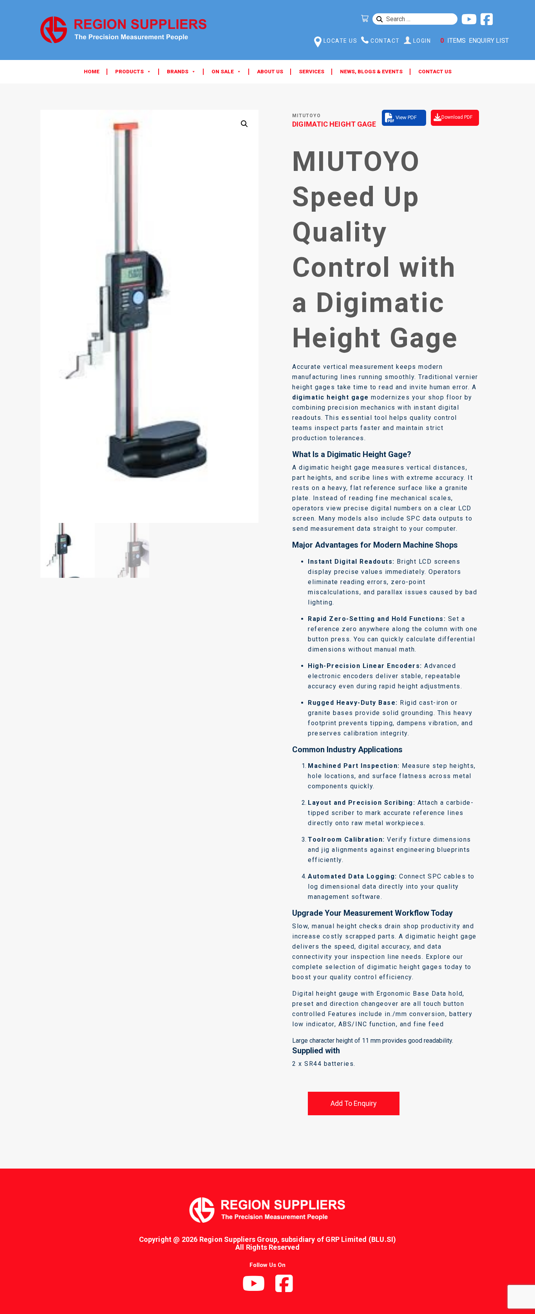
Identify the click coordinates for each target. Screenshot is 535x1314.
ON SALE (222, 71)
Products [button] (129, 71)
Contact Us (435, 71)
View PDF (406, 117)
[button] (244, 124)
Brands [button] (177, 71)
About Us (270, 71)
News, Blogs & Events (371, 71)
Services (311, 71)
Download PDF (456, 117)
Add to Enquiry (354, 1103)
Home (91, 71)
